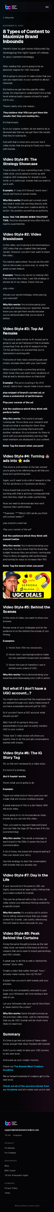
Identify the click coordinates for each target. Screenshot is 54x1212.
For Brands (10, 1148)
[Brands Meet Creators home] (23, 7)
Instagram (17, 1135)
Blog (7, 1165)
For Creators (10, 1152)
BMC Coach (10, 1170)
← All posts (8, 17)
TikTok (8, 1135)
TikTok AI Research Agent (16, 1175)
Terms (7, 1193)
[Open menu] (47, 7)
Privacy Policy (11, 1188)
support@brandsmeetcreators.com (22, 1130)
